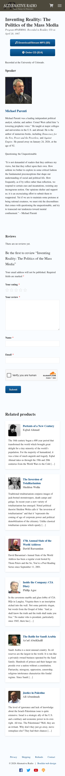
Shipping (26, 757)
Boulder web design (46, 763)
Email (9, 354)
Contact (51, 757)
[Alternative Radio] (20, 5)
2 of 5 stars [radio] (11, 290)
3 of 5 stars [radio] (16, 290)
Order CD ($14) (34, 52)
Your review (12, 297)
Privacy (13, 757)
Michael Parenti (16, 111)
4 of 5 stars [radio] (20, 290)
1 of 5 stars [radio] (7, 290)
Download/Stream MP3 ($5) (34, 42)
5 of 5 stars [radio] (25, 290)
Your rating (12, 284)
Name (9, 337)
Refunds (39, 757)
